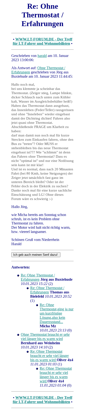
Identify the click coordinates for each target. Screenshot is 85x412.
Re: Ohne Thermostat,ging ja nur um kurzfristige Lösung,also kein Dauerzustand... (56, 313)
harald (42, 56)
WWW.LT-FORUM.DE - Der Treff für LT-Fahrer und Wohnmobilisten (42, 41)
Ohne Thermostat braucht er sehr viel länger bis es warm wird (45, 336)
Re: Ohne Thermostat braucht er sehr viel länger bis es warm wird (49, 355)
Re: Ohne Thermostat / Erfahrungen (38, 277)
